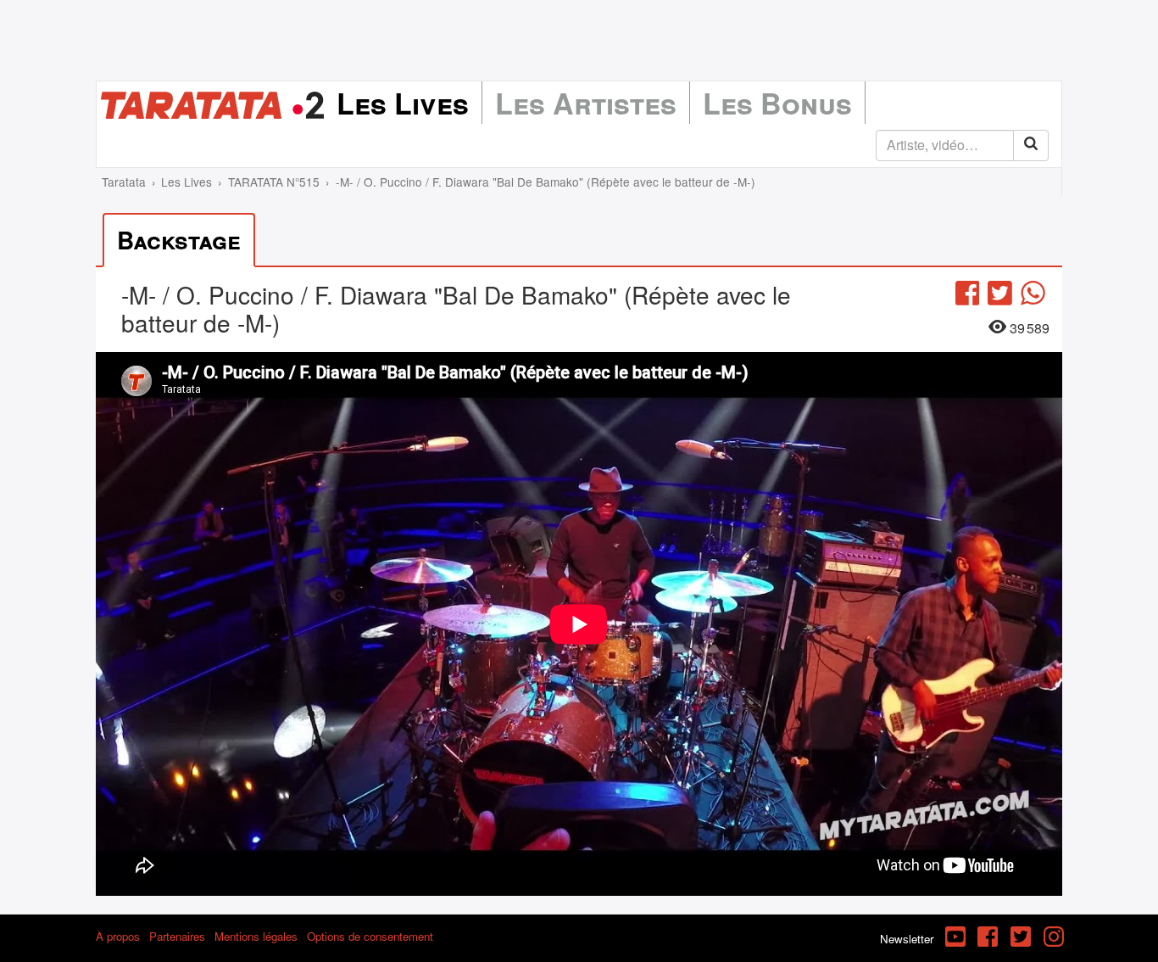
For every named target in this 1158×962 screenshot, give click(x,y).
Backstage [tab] (179, 239)
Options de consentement (370, 936)
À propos (118, 936)
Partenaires (177, 936)
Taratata (124, 181)
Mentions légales (256, 936)
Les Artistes (585, 102)
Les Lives (403, 102)
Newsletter (906, 939)
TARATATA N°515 (274, 181)
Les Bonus (777, 102)
